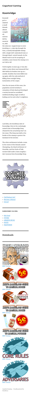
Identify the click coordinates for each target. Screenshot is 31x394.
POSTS (6, 222)
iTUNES (6, 218)
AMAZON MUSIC (9, 220)
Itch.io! (6, 202)
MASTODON (8, 225)
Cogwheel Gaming (11, 6)
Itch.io (8, 266)
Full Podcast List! (9, 197)
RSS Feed (7, 215)
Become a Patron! (10, 199)
